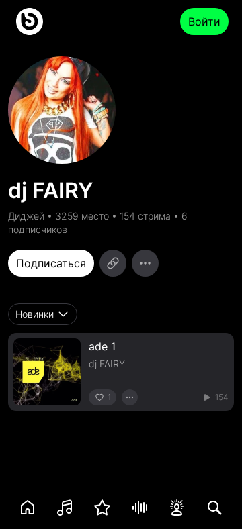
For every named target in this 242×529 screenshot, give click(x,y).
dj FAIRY (107, 363)
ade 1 (102, 346)
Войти (204, 21)
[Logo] (29, 21)
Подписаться (51, 263)
